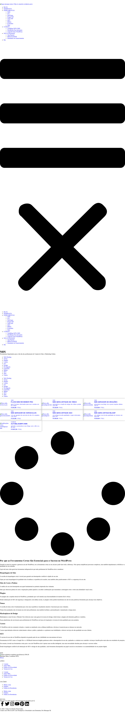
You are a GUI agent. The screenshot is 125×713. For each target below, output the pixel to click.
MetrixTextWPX (12, 36)
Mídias (9, 22)
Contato (6, 664)
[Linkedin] (27, 704)
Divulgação (7, 367)
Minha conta (7, 685)
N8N (8, 12)
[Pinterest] (22, 704)
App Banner (10, 35)
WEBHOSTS (8, 9)
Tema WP (10, 18)
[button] (62, 176)
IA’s (8, 13)
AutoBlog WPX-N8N (13, 28)
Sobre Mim (7, 665)
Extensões (10, 23)
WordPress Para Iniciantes (14, 30)
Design (6, 365)
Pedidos (6, 686)
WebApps (10, 15)
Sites (8, 25)
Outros (6, 375)
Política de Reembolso (10, 688)
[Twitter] (7, 704)
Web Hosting (7, 357)
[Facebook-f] (2, 704)
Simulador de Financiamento (15, 38)
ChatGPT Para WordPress (14, 32)
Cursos (6, 362)
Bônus (2, 658)
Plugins (6, 360)
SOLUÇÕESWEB (9, 33)
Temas (5, 359)
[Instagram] (12, 704)
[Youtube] (17, 704)
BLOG (6, 7)
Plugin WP (10, 17)
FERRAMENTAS (9, 10)
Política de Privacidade (10, 667)
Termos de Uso (8, 669)
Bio (5, 40)
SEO (8, 20)
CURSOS (7, 27)
